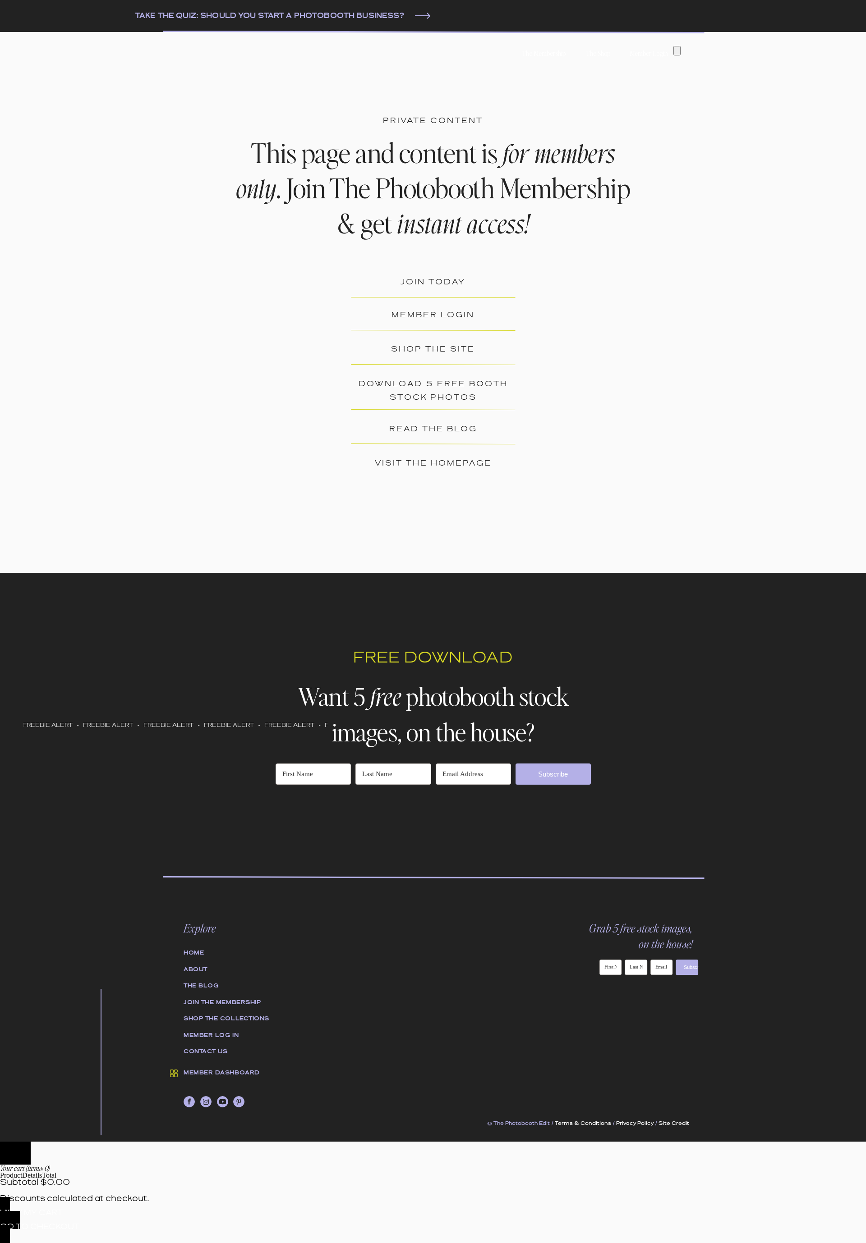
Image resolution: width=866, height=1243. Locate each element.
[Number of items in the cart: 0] (677, 50)
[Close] (15, 1153)
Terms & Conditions (583, 1123)
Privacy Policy (635, 1123)
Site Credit (674, 1123)
